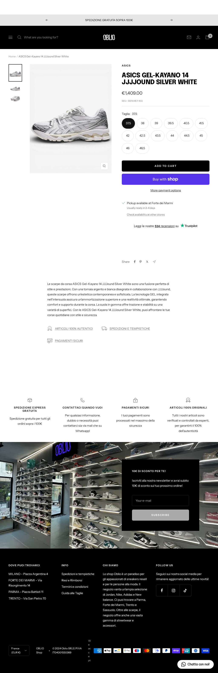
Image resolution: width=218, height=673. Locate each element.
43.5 (158, 135)
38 (142, 123)
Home (12, 56)
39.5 (171, 123)
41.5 (201, 123)
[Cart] (207, 37)
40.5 (186, 123)
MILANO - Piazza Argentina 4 (28, 574)
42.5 (142, 135)
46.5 (142, 148)
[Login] (198, 37)
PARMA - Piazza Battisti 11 (26, 592)
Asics (126, 65)
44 (172, 135)
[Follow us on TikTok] (185, 590)
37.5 (128, 123)
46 (127, 148)
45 (201, 135)
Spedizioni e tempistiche (78, 574)
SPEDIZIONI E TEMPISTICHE (130, 329)
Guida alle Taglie (72, 593)
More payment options (166, 190)
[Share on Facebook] (135, 261)
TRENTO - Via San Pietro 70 (27, 598)
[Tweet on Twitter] (147, 261)
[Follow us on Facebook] (162, 590)
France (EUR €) (16, 650)
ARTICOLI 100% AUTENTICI (74, 329)
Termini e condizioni (75, 587)
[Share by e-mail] (154, 261)
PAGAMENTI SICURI (69, 341)
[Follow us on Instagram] (173, 590)
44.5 (186, 135)
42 (127, 135)
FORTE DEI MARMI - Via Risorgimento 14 (25, 582)
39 (156, 123)
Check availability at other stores (146, 214)
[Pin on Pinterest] (140, 261)
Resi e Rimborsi (72, 580)
